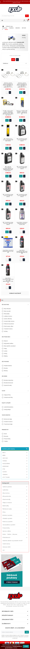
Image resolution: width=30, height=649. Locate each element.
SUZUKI (15, 472)
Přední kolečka (8, 365)
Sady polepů (7, 409)
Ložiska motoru (8, 316)
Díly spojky (6, 313)
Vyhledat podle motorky (15, 449)
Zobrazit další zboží (15, 293)
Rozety (6, 368)
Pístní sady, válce (8, 326)
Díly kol (6, 341)
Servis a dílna (7, 531)
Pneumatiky (7, 438)
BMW (15, 455)
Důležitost (15, 63)
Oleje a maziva (7, 502)
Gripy (5, 348)
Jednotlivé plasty (8, 407)
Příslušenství (6, 537)
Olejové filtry (7, 395)
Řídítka (6, 356)
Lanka (5, 351)
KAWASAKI (15, 466)
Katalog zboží (5, 483)
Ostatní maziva (8, 421)
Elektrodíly (6, 505)
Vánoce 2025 (6, 547)
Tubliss (6, 441)
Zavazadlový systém (9, 525)
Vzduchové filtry (8, 397)
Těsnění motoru (8, 329)
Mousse (6, 436)
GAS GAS (15, 458)
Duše (5, 433)
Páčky (5, 353)
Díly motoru (6, 493)
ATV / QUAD (15, 477)
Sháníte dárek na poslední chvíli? (13, 540)
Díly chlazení (7, 308)
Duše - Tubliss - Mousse (10, 534)
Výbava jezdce (7, 486)
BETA (15, 452)
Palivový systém (8, 521)
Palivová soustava (9, 323)
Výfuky (6, 331)
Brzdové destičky (8, 380)
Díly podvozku (7, 496)
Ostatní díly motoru (9, 321)
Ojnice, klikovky (8, 318)
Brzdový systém (7, 515)
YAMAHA (15, 474)
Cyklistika (5, 490)
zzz (4, 550)
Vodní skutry (6, 544)
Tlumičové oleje (8, 424)
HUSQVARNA (15, 463)
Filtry (4, 512)
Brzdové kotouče (8, 383)
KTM (15, 469)
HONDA (15, 461)
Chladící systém (7, 518)
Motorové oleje (8, 419)
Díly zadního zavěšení (10, 346)
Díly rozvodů (7, 311)
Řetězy (6, 370)
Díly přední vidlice (8, 343)
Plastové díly (6, 499)
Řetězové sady (7, 509)
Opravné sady (8, 385)
